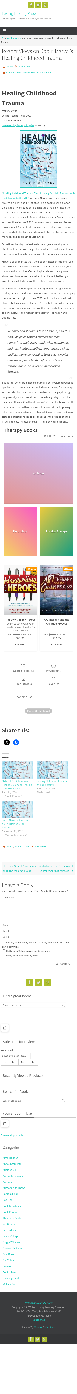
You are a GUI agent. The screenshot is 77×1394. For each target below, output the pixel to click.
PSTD (10, 844)
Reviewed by (18, 123)
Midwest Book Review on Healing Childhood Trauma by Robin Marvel (17, 783)
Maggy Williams (11, 1239)
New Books (29, 71)
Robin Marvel (43, 71)
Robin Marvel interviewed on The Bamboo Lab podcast (16, 822)
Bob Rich (8, 1197)
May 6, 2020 (25, 66)
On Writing (8, 1257)
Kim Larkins (9, 1227)
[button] (5, 1025)
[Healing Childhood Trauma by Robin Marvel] (52, 768)
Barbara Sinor (10, 1191)
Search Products (23, 669)
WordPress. (50, 1324)
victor (10, 66)
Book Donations (12, 1203)
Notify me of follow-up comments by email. (28, 948)
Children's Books (12, 1215)
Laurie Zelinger (11, 1233)
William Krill (9, 1281)
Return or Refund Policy (38, 1300)
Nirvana (38, 1324)
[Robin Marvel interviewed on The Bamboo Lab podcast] (17, 807)
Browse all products (12, 1132)
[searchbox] (33, 1002)
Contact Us (38, 1317)
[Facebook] (31, 5)
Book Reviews (14, 38)
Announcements (12, 1161)
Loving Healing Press (19, 13)
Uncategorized (11, 1275)
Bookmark (41, 844)
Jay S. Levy (9, 1221)
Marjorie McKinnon (13, 1245)
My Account (53, 669)
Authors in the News (14, 1185)
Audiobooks (9, 1167)
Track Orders (24, 682)
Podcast (7, 1263)
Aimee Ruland (10, 1155)
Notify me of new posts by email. (22, 952)
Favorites (53, 682)
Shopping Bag (23, 695)
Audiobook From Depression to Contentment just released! (56, 866)
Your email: (7, 1047)
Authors (7, 1179)
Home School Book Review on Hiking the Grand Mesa (20, 866)
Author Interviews (13, 1173)
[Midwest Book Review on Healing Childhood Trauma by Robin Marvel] (17, 768)
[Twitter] (38, 5)
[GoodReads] (45, 5)
